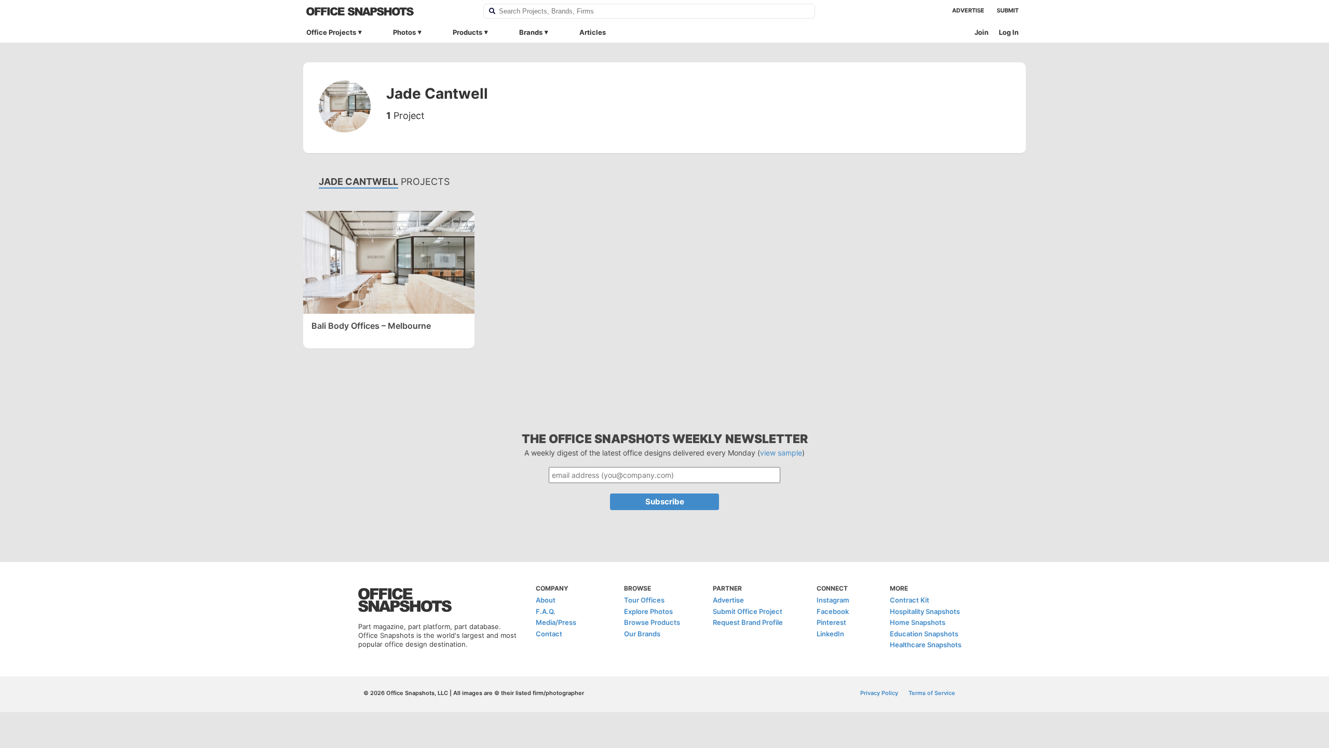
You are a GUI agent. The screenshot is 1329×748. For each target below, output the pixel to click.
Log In (1009, 32)
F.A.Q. (545, 611)
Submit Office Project (747, 611)
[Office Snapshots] (388, 11)
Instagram (833, 600)
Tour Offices (644, 600)
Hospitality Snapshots (925, 611)
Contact (549, 634)
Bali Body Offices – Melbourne (371, 325)
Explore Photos (648, 611)
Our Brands (642, 634)
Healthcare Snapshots (925, 644)
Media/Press (556, 622)
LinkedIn (830, 634)
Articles (592, 32)
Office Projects (331, 32)
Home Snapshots (917, 622)
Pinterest (831, 622)
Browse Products (652, 622)
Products (467, 32)
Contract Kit (909, 600)
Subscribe (664, 501)
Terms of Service (931, 693)
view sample (781, 452)
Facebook (833, 611)
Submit (1008, 10)
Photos (404, 32)
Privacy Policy (879, 693)
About (545, 600)
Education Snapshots (924, 634)
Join (981, 32)
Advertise (968, 10)
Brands (531, 32)
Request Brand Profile (748, 622)
